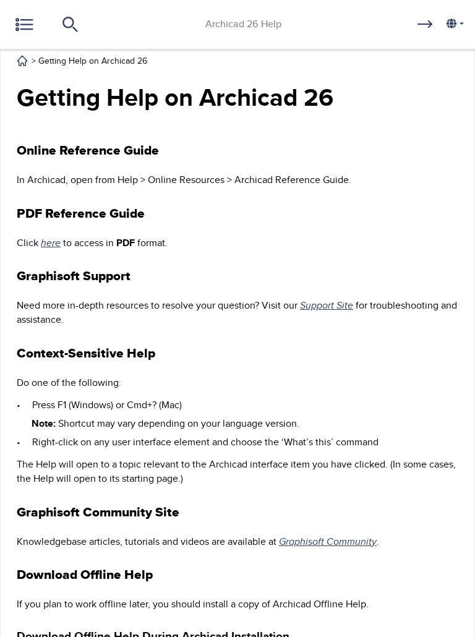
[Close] (27, 34)
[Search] (74, 37)
